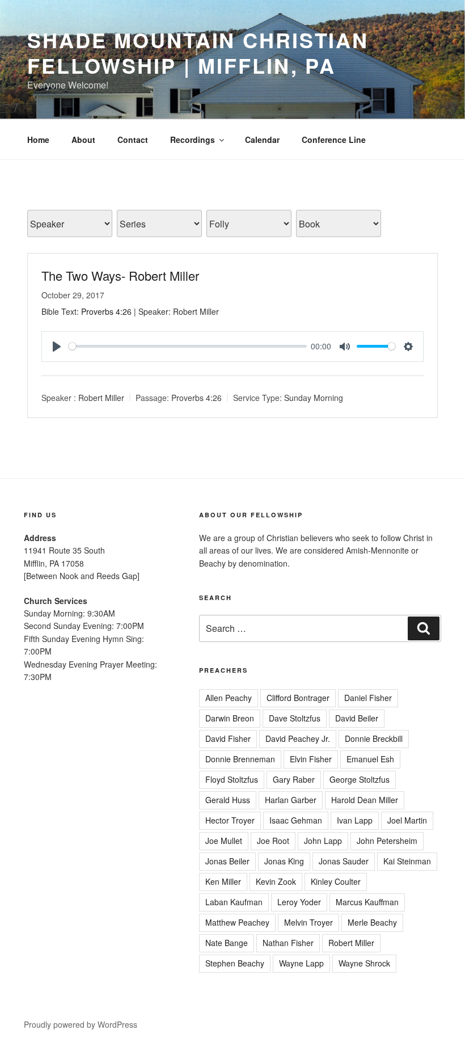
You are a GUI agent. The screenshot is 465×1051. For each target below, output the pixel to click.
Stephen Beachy (234, 963)
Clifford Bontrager (298, 697)
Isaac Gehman (295, 820)
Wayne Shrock (364, 963)
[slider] (188, 346)
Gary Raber (294, 779)
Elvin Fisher (311, 759)
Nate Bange (226, 942)
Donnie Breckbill (374, 738)
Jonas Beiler (227, 861)
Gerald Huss (227, 799)
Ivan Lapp (355, 820)
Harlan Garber (290, 799)
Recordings (192, 139)
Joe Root (273, 840)
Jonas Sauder (344, 861)
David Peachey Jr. (297, 738)
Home (38, 139)
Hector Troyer (230, 820)
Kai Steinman (407, 861)
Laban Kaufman (234, 902)
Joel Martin (407, 820)
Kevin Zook (276, 881)
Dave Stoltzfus (294, 718)
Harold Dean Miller (364, 799)
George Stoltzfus (359, 779)
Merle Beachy (372, 922)
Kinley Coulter (336, 881)
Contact (132, 139)
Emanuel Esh (370, 759)
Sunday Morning (313, 397)
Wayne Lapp (301, 963)
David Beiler (356, 718)
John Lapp (323, 840)
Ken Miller (223, 881)
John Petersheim (387, 840)
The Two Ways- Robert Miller (120, 275)
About (83, 139)
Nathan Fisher (288, 942)
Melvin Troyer (308, 922)
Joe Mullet (223, 840)
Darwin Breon (229, 718)
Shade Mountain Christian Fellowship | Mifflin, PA (198, 52)
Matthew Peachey (237, 922)
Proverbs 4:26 (106, 311)
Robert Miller (101, 397)
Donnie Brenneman (240, 759)
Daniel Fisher (368, 697)
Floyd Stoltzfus (231, 779)
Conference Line (334, 139)
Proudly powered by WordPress (80, 1024)
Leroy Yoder (299, 902)
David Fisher (228, 738)
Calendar (262, 139)
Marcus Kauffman (367, 902)
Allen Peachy (228, 697)
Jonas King (284, 861)
